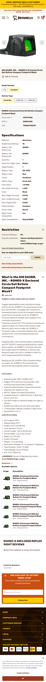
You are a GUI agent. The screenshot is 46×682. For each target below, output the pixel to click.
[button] (3, 17)
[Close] (43, 658)
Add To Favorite (11, 76)
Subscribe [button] (23, 600)
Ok (23, 678)
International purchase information (17, 267)
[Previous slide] (4, 42)
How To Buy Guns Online (12, 264)
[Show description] (7, 463)
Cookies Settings (23, 673)
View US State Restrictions (13, 248)
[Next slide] (42, 42)
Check (37, 257)
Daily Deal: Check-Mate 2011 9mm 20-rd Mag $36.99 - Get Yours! (23, 11)
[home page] (23, 17)
